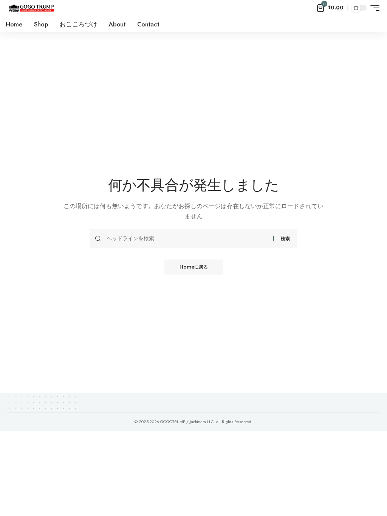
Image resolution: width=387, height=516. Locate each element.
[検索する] (187, 238)
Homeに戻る (194, 267)
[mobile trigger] (373, 8)
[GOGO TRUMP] (31, 8)
